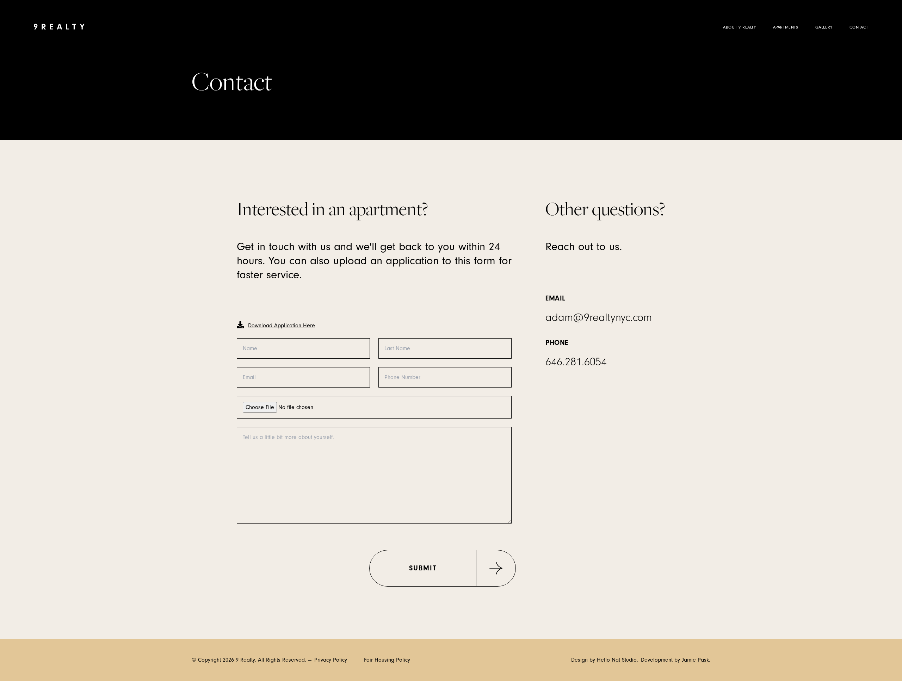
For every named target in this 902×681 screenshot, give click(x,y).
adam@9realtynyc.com (598, 317)
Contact (859, 27)
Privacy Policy (330, 660)
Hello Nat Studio (617, 660)
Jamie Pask (695, 660)
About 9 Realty (739, 27)
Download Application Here (281, 325)
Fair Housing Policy (387, 660)
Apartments (785, 27)
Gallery (824, 27)
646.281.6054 (576, 362)
